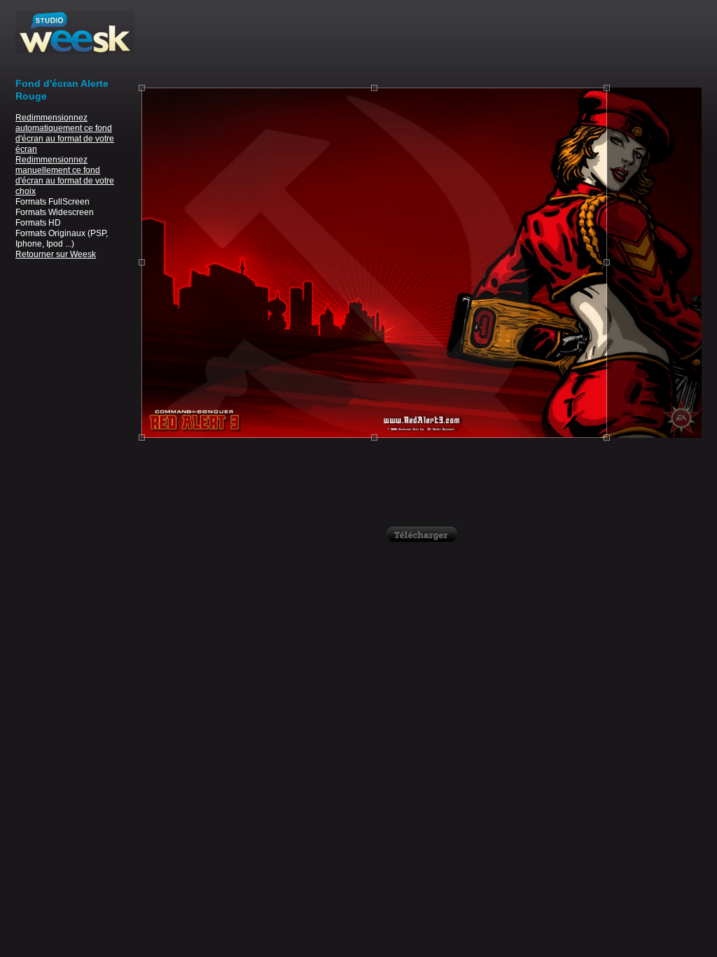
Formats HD (38, 223)
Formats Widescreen (54, 212)
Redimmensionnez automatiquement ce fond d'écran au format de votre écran (64, 133)
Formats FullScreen (52, 202)
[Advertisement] (421, 42)
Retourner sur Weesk (55, 254)
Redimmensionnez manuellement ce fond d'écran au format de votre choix (64, 175)
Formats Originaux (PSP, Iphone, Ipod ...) (61, 238)
